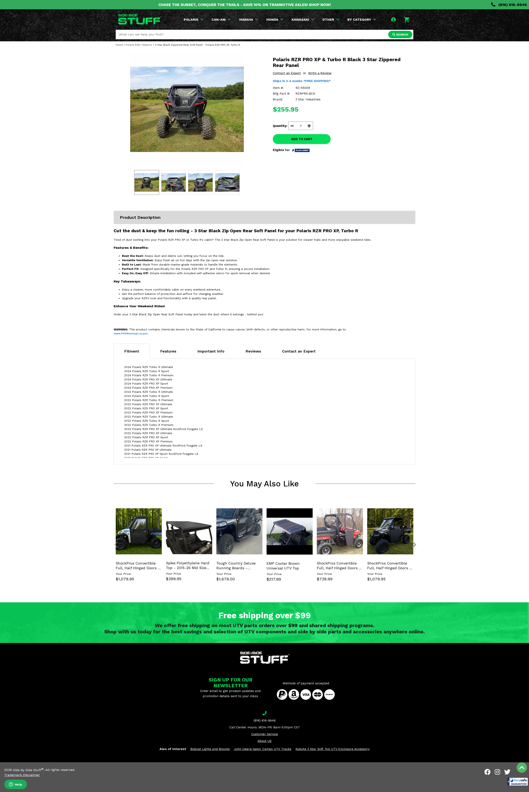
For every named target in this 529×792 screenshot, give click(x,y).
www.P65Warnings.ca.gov (131, 333)
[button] (517, 782)
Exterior (147, 44)
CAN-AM (219, 19)
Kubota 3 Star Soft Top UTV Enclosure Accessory (332, 749)
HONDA (272, 19)
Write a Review (319, 73)
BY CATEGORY (359, 19)
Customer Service (264, 734)
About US (264, 741)
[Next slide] (412, 515)
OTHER (328, 19)
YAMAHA (246, 19)
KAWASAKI (300, 19)
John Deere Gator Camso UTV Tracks (262, 749)
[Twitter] (507, 772)
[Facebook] (487, 772)
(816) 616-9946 (512, 4)
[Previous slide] (113, 515)
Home (119, 44)
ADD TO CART (301, 139)
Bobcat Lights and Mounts (210, 749)
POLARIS (191, 19)
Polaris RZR (133, 44)
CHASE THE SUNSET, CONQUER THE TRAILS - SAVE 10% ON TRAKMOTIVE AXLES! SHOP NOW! (244, 4)
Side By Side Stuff (28, 770)
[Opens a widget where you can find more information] (15, 785)
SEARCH (401, 34)
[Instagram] (497, 772)
